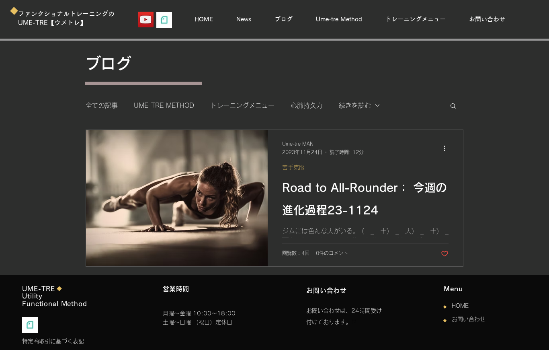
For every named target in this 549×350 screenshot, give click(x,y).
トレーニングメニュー (242, 105)
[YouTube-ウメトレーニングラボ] (146, 19)
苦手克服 (293, 167)
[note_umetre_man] (164, 20)
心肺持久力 (307, 105)
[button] (453, 106)
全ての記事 (102, 105)
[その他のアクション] (447, 148)
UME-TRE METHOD (164, 105)
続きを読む (355, 105)
